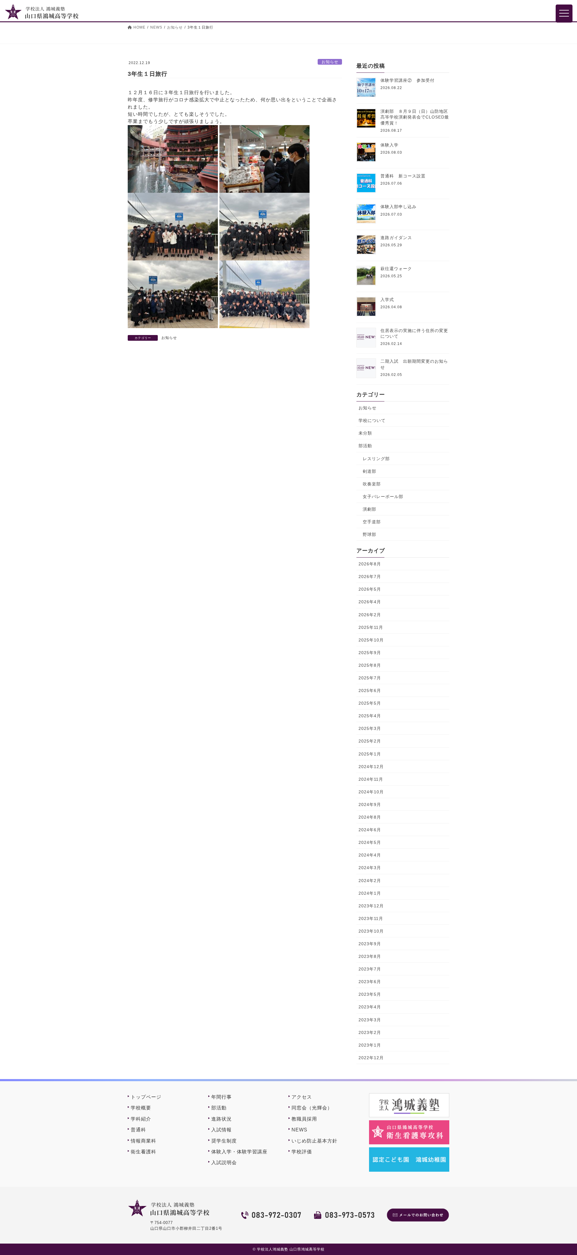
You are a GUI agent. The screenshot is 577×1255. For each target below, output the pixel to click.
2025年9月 (370, 652)
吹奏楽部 (372, 483)
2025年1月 (370, 754)
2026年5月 (370, 589)
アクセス (302, 1097)
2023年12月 (371, 905)
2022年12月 (371, 1057)
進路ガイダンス (396, 237)
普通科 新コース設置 (403, 176)
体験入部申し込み (398, 206)
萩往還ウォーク (396, 268)
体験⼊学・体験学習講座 (239, 1151)
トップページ (146, 1097)
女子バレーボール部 (383, 496)
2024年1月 (370, 893)
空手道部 (372, 521)
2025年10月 (371, 640)
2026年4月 (370, 601)
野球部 (369, 534)
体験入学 (389, 145)
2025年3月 (370, 728)
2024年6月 (370, 829)
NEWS (299, 1129)
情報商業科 (143, 1140)
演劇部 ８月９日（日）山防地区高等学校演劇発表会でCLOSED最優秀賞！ (414, 117)
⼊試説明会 (224, 1162)
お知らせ (330, 62)
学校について (372, 420)
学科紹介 (141, 1118)
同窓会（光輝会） (312, 1107)
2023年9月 (370, 943)
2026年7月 (370, 576)
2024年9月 (370, 804)
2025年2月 (370, 741)
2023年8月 (370, 956)
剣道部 (369, 471)
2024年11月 (371, 779)
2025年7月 (370, 677)
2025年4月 (370, 715)
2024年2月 (370, 880)
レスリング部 (376, 458)
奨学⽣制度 (224, 1140)
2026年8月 (370, 563)
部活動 (365, 445)
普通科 (138, 1129)
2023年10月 (371, 931)
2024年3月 (370, 867)
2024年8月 (370, 817)
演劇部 (369, 509)
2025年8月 (370, 665)
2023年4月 (370, 1006)
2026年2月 (370, 614)
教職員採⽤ (304, 1118)
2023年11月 (371, 918)
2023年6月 (370, 981)
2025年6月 (370, 690)
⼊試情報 (221, 1129)
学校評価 (302, 1151)
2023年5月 (370, 994)
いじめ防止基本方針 (314, 1140)
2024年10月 (371, 791)
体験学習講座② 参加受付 (407, 80)
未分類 (365, 433)
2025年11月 (371, 627)
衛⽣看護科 (143, 1151)
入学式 (387, 299)
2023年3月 (370, 1019)
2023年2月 (370, 1032)
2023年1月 (370, 1045)
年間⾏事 (221, 1097)
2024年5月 (370, 842)
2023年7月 (370, 969)
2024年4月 (370, 855)
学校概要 (141, 1107)
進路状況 (221, 1118)
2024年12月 (371, 766)
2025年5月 (370, 703)
